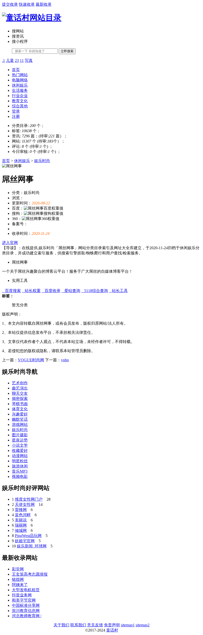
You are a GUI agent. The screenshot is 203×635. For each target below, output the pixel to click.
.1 (3, 60)
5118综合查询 (94, 291)
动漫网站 (20, 456)
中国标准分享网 (26, 605)
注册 (16, 116)
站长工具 (118, 291)
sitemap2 (143, 625)
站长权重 (31, 291)
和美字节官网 (24, 600)
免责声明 (112, 625)
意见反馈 (95, 625)
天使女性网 (25, 504)
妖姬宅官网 (25, 541)
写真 (29, 60)
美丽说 (21, 520)
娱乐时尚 (42, 161)
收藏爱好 (20, 450)
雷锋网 (21, 510)
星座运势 (20, 440)
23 (17, 60)
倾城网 (21, 530)
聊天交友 (20, 393)
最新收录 (43, 4)
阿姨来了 (20, 585)
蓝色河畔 (23, 515)
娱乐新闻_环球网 (32, 546)
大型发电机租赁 (26, 590)
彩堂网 (18, 569)
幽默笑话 (20, 419)
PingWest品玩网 (28, 536)
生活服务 (20, 90)
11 (22, 60)
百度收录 (51, 291)
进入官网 (10, 243)
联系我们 (78, 625)
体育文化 (20, 409)
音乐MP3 (19, 471)
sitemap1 (128, 625)
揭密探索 (20, 398)
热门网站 (20, 75)
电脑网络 (20, 80)
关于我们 (61, 625)
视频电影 (20, 476)
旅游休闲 (20, 466)
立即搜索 (67, 51)
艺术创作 (20, 383)
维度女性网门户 (29, 499)
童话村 (112, 630)
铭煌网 (18, 579)
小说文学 (20, 445)
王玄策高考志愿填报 (30, 574)
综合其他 (20, 106)
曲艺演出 (20, 388)
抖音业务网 (22, 595)
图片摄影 (20, 435)
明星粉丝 (20, 461)
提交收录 (10, 4)
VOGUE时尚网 (31, 360)
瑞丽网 (21, 525)
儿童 (10, 60)
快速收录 (27, 4)
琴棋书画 (20, 404)
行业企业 (20, 96)
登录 (16, 111)
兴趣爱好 (20, 414)
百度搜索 (11, 291)
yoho (65, 360)
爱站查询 (70, 291)
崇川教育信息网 (26, 611)
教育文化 (20, 101)
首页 (16, 70)
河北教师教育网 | (26, 616)
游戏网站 (20, 424)
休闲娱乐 (20, 85)
